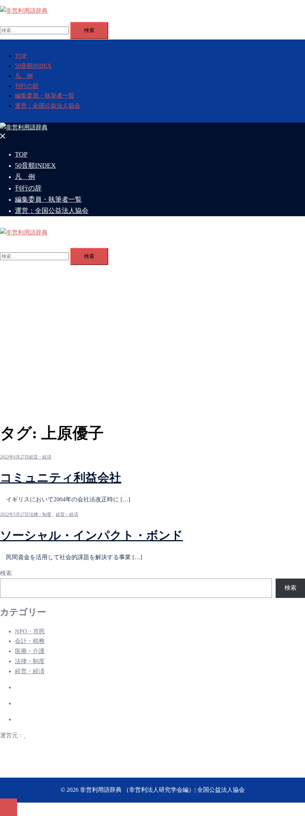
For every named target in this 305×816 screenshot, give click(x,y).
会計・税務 (30, 641)
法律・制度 (40, 514)
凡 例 (24, 76)
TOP (20, 56)
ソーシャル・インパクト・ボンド (91, 535)
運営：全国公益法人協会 (47, 106)
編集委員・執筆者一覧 (44, 95)
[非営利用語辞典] (24, 10)
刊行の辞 (27, 86)
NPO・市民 (30, 631)
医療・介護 (30, 651)
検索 (6, 573)
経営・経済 (40, 457)
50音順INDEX (33, 66)
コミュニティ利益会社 (60, 477)
